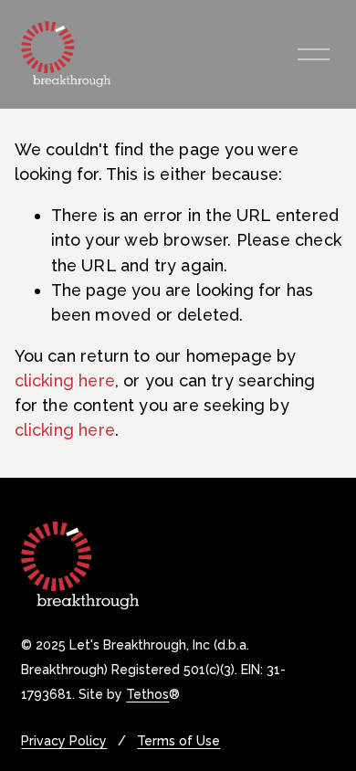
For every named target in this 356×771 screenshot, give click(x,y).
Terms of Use (178, 741)
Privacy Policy (64, 741)
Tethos (147, 695)
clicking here (65, 380)
